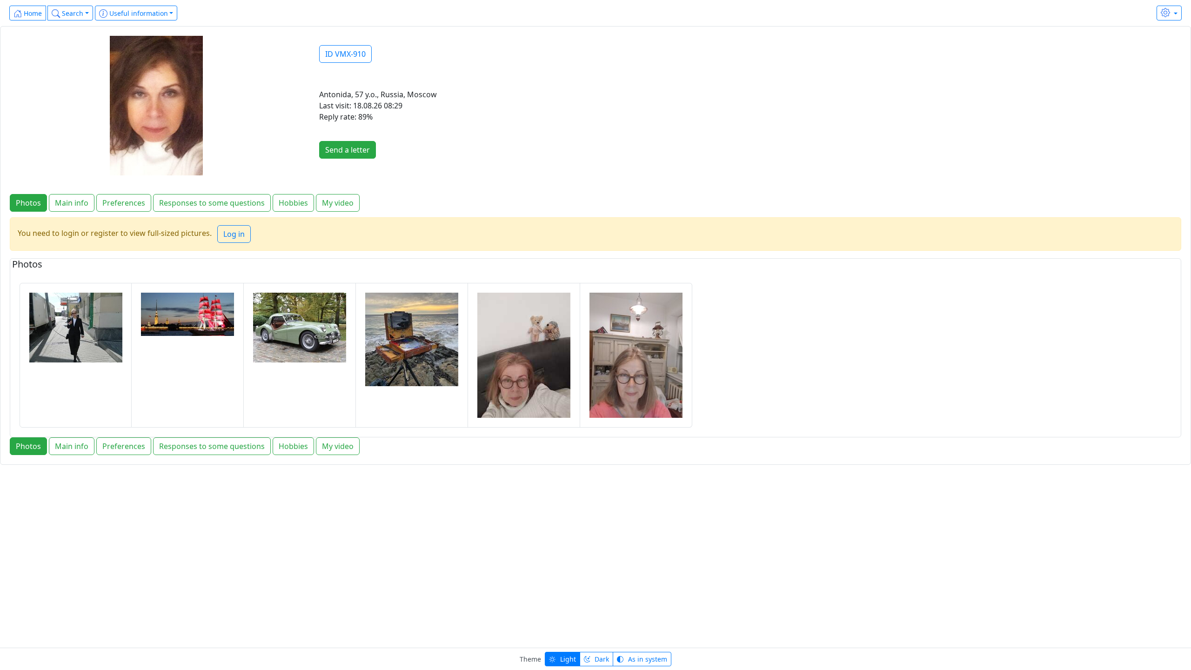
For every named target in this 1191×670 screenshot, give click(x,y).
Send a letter (347, 150)
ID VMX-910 (345, 54)
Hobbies (293, 203)
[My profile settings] (1169, 13)
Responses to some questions (212, 203)
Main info (71, 203)
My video (338, 203)
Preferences (123, 203)
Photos (28, 203)
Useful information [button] (137, 13)
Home (32, 13)
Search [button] (71, 13)
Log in (234, 234)
